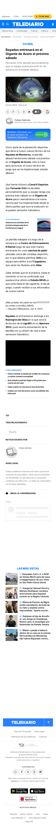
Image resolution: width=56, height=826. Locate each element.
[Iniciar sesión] (53, 24)
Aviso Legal (39, 731)
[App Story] (37, 791)
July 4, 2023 (36, 308)
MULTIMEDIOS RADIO (37, 818)
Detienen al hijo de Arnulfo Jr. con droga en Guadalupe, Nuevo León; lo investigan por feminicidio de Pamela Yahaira (34, 620)
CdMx (16, 16)
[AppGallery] (28, 799)
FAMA (45, 814)
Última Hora (7, 31)
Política (44, 31)
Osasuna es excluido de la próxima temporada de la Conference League (17, 225)
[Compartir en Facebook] (13, 111)
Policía (34, 31)
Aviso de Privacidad (22, 731)
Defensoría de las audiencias (23, 737)
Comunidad (22, 31)
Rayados (12, 432)
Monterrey (28, 16)
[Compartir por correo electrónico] (29, 111)
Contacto (43, 737)
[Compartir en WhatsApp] (8, 111)
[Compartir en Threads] (24, 111)
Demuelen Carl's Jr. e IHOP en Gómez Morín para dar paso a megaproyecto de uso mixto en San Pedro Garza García (35, 578)
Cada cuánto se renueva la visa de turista (26, 387)
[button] (46, 111)
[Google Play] (19, 791)
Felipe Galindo (22, 120)
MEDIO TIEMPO (26, 814)
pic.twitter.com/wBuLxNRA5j (20, 305)
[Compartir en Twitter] (18, 111)
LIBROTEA (29, 821)
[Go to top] (48, 722)
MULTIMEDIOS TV (19, 818)
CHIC (38, 814)
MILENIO (13, 814)
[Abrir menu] (3, 24)
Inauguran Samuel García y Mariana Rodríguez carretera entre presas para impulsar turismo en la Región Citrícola (34, 592)
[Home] (28, 24)
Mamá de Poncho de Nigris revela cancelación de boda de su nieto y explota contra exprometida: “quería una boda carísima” (35, 608)
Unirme (39, 134)
